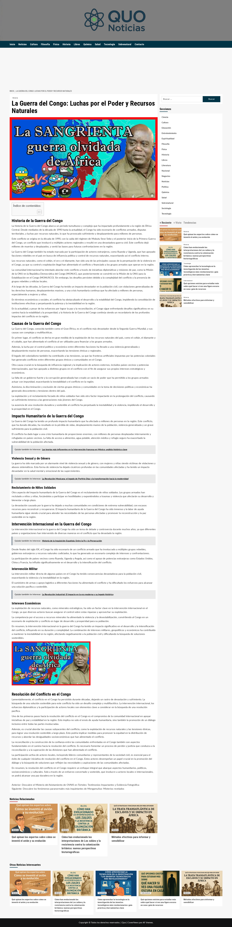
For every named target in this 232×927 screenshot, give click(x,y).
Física (56, 44)
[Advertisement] (116, 68)
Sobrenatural (124, 44)
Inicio (12, 44)
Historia (66, 44)
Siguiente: (68, 789)
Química (87, 44)
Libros (77, 44)
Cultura (34, 44)
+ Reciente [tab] (165, 222)
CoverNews (133, 923)
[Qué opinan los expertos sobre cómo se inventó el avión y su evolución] (34, 818)
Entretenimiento (169, 133)
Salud (97, 44)
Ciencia (165, 117)
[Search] (220, 44)
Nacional (166, 171)
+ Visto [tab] (177, 222)
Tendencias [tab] (189, 222)
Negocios (166, 176)
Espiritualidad (168, 139)
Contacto (139, 44)
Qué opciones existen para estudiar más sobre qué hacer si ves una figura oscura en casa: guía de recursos (201, 286)
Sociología (166, 208)
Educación (166, 128)
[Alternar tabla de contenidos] (38, 212)
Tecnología (109, 44)
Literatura (166, 166)
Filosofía (45, 44)
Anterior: (75, 785)
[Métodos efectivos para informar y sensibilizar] (133, 818)
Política (165, 187)
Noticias (22, 44)
